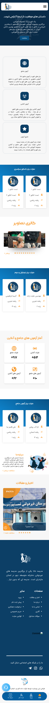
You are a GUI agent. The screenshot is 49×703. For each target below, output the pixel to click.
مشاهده (24, 38)
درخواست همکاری (14, 606)
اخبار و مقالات (35, 597)
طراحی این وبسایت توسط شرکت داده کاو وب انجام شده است (24, 688)
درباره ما (37, 602)
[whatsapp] (41, 668)
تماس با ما (36, 606)
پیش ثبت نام (16, 602)
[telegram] (30, 668)
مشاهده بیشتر (9, 470)
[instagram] (35, 668)
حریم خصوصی (15, 611)
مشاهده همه (9, 533)
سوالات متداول (34, 616)
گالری (38, 611)
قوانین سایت (16, 616)
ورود (19, 597)
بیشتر (8, 253)
